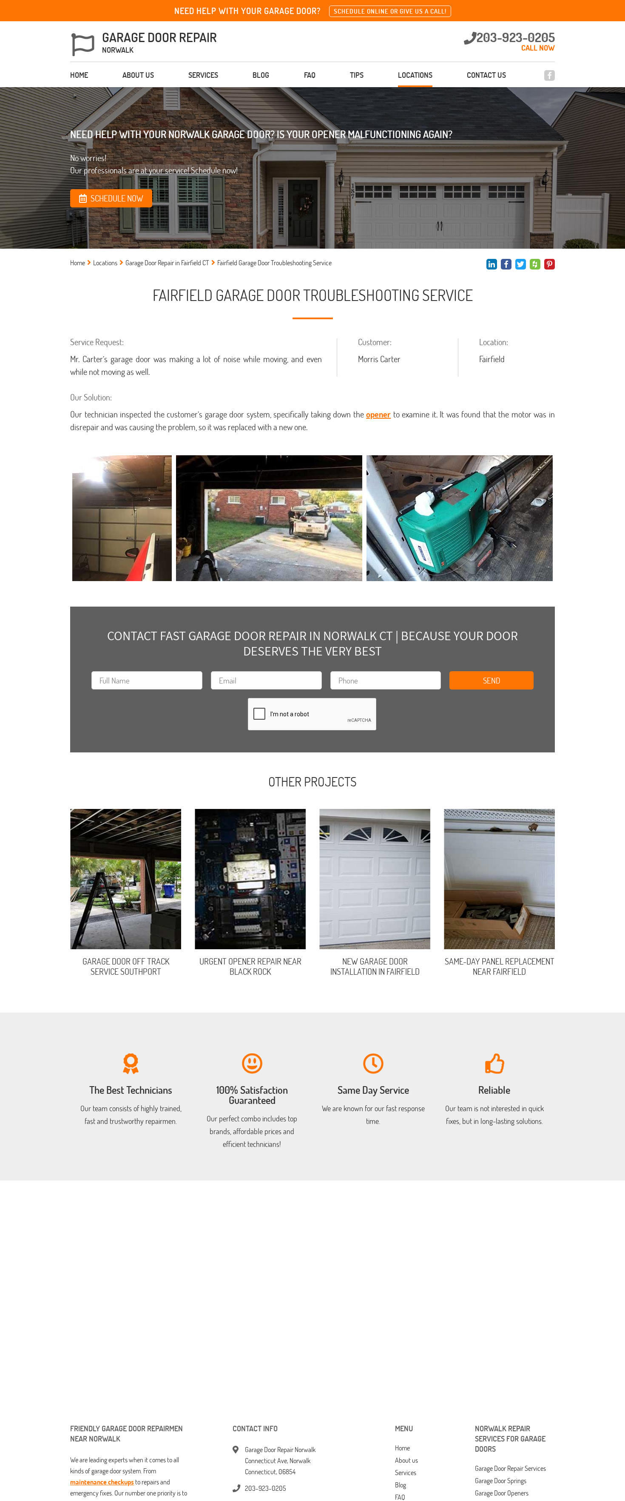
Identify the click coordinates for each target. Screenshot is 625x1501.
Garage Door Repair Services (510, 1468)
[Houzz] (535, 264)
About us (138, 74)
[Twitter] (520, 264)
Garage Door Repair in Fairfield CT (167, 262)
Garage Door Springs (500, 1481)
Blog (261, 74)
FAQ (309, 74)
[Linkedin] (491, 264)
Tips (357, 74)
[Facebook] (549, 75)
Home (79, 74)
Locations (415, 74)
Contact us (486, 74)
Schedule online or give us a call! (390, 11)
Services (203, 74)
